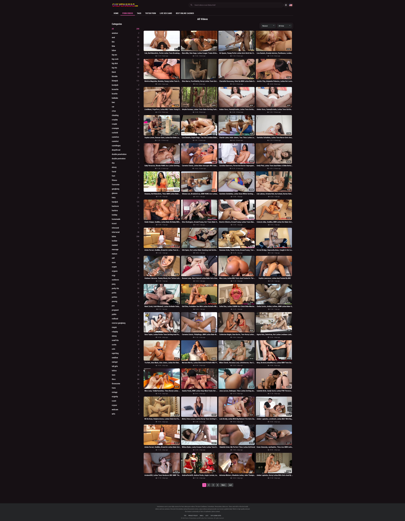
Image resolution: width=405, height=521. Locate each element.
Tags (139, 13)
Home (116, 13)
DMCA (201, 515)
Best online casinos (185, 13)
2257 (206, 515)
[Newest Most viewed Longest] (268, 26)
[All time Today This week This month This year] (284, 26)
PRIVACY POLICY (193, 515)
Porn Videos (127, 13)
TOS (185, 515)
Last (230, 485)
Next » (223, 485)
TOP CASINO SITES (216, 515)
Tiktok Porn (150, 13)
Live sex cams (166, 13)
